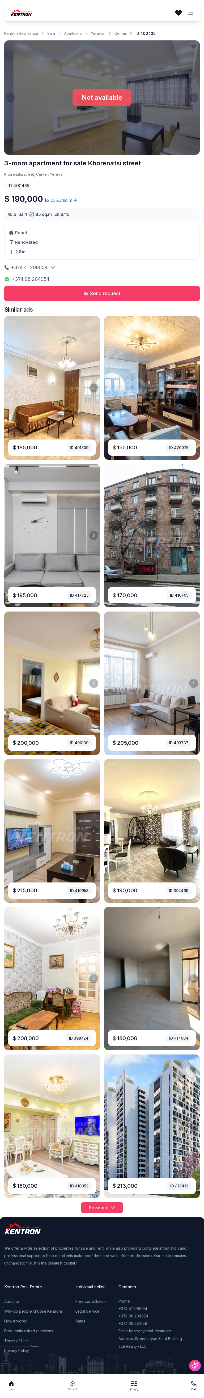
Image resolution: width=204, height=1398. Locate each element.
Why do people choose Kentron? (33, 1311)
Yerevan (98, 33)
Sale (51, 33)
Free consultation (90, 1301)
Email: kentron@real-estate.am (144, 1331)
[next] (93, 387)
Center (120, 33)
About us (12, 1301)
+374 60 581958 (132, 1323)
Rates (80, 1321)
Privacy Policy (16, 1350)
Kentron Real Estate (21, 33)
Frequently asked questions (28, 1331)
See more (99, 1207)
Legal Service (87, 1311)
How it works (15, 1321)
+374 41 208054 (29, 267)
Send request (105, 293)
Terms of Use (16, 1340)
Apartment (73, 33)
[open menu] (190, 13)
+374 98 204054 (30, 279)
